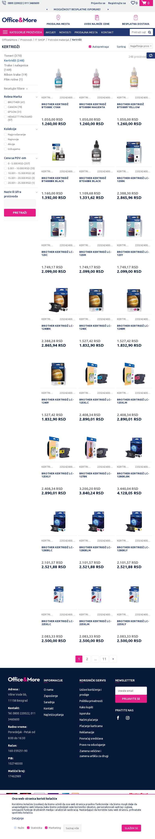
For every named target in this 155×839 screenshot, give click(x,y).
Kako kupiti (86, 707)
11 (104, 659)
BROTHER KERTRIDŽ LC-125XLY (58, 475)
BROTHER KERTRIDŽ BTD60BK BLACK (92, 179)
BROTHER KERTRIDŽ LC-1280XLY (133, 549)
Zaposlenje (51, 696)
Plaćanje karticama (91, 726)
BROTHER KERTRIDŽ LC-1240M (133, 327)
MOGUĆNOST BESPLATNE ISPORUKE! (77, 9)
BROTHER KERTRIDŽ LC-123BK (133, 179)
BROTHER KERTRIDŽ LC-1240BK (58, 327)
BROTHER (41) (16, 102)
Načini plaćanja (89, 719)
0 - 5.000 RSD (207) (19, 163)
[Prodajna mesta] (58, 18)
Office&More (9, 39)
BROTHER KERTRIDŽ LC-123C (58, 253)
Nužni (21, 827)
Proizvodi (26, 39)
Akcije (11, 144)
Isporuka (85, 713)
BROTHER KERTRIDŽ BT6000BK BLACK (55, 179)
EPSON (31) (14, 111)
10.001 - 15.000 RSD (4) (21, 173)
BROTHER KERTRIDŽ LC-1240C (95, 327)
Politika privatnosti (91, 701)
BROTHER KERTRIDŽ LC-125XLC (95, 401)
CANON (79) (15, 107)
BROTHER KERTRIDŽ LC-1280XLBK (133, 475)
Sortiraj (121, 46)
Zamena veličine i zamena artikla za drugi (94, 753)
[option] (77, 9)
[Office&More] (19, 21)
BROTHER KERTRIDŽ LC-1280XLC (58, 549)
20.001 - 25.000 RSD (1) (21, 182)
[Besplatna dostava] (135, 18)
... (95, 659)
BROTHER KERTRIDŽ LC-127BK (95, 475)
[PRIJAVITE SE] (131, 691)
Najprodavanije (17, 134)
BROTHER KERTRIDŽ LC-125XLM (133, 401)
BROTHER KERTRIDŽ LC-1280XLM (95, 549)
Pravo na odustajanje (92, 744)
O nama (48, 689)
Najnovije (13, 139)
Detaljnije (18, 818)
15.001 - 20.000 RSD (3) (21, 178)
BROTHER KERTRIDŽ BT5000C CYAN (55, 106)
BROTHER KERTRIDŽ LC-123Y (133, 253)
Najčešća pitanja (54, 714)
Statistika (36, 827)
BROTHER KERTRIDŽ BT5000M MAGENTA (92, 106)
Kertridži (14, 60)
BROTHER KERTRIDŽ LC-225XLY (133, 623)
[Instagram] (128, 718)
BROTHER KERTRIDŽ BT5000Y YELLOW (130, 106)
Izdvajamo (14, 149)
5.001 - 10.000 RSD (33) (21, 168)
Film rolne (13, 79)
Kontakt (48, 708)
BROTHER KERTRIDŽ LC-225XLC (58, 623)
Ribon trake (15, 74)
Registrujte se (117, 3)
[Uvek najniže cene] (97, 18)
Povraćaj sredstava (91, 738)
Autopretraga (100, 46)
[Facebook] (118, 718)
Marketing (55, 827)
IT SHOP (40, 39)
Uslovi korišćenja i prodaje (91, 692)
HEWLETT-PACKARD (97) (20, 118)
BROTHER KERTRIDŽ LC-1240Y (58, 401)
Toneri (13, 55)
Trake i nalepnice (16, 67)
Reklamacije (87, 732)
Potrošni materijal (58, 39)
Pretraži (20, 212)
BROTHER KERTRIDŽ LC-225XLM (95, 623)
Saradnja (49, 702)
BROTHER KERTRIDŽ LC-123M (95, 253)
